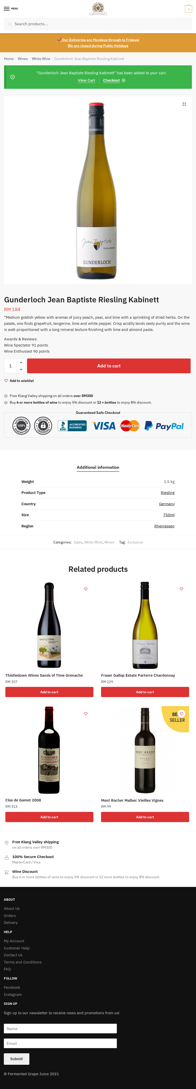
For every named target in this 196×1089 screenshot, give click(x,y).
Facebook (12, 987)
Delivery (11, 922)
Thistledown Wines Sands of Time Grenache (44, 675)
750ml (169, 514)
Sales (78, 542)
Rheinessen (164, 526)
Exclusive (135, 542)
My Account (14, 940)
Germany (167, 503)
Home (9, 58)
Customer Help (17, 948)
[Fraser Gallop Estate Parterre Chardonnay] (145, 625)
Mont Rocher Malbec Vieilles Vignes (132, 800)
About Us (12, 908)
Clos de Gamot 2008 (23, 800)
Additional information (98, 467)
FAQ (7, 969)
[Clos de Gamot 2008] (49, 750)
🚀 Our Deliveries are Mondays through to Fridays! (98, 40)
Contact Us (13, 954)
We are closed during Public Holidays (98, 45)
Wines (23, 58)
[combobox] (98, 24)
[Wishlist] (86, 589)
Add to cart (109, 366)
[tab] (98, 463)
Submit (16, 1058)
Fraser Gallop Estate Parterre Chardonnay (138, 675)
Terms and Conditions (23, 962)
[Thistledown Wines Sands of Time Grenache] (49, 625)
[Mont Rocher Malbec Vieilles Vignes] (145, 750)
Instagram (13, 994)
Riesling (168, 492)
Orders (10, 915)
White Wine (41, 58)
